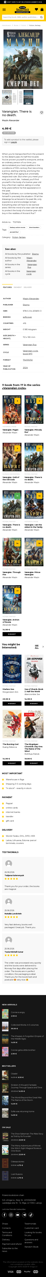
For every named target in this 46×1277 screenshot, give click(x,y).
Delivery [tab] (28, 287)
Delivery (6, 1239)
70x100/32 (28, 360)
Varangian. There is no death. (33, 478)
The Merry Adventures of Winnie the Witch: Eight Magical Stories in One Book (26, 1148)
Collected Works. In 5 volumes (25, 1025)
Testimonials (30, 1223)
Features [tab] (7, 287)
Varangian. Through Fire (12, 573)
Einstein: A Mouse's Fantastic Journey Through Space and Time (26, 1086)
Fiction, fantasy (19, 237)
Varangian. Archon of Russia (11, 621)
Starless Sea (8, 689)
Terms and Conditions (7, 1233)
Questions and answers (31, 1241)
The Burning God (10, 744)
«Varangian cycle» (14, 388)
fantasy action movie (17, 227)
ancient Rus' (14, 232)
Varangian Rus (29, 344)
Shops (5, 1223)
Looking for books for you (33, 1233)
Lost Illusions (16, 1174)
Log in (14, 142)
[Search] (41, 17)
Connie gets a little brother (23, 1050)
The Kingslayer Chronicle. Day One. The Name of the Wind (34, 747)
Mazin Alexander (10, 120)
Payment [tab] (18, 287)
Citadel (14, 1073)
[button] (4, 10)
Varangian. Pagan (10, 430)
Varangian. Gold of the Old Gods (11, 478)
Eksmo (35, 254)
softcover (27, 317)
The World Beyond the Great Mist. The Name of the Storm (26, 1098)
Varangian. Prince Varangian (32, 573)
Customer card (32, 1228)
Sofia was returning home (22, 1111)
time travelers (34, 227)
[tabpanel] (23, 334)
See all (37, 646)
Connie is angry (18, 1012)
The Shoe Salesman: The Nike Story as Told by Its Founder (27, 1134)
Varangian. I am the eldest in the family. (34, 526)
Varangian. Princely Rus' (33, 431)
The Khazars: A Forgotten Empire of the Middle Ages (27, 1037)
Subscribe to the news (10, 1249)
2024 (25, 367)
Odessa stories (17, 1161)
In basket (12, 634)
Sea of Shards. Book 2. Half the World (34, 690)
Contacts (6, 1228)
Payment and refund (11, 1244)
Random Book (31, 1247)
